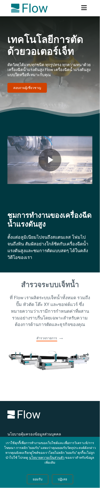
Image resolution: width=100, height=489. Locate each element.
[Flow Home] (29, 8)
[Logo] (49, 415)
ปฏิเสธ (62, 479)
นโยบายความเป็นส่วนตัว (47, 457)
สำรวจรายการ (46, 338)
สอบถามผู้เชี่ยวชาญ (27, 88)
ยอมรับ (37, 479)
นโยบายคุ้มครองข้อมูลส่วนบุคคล (34, 434)
